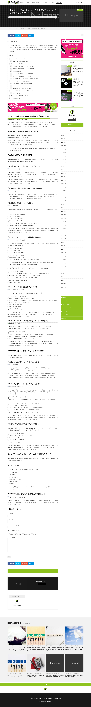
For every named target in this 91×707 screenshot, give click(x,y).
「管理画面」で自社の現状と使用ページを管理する (22, 68)
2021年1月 (63, 266)
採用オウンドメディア (48, 16)
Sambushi (49, 701)
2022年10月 (63, 211)
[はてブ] (31, 35)
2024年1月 (63, 162)
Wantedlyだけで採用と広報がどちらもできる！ (21, 61)
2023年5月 (63, 187)
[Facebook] (11, 35)
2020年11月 (63, 273)
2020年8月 (63, 283)
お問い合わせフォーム (14, 98)
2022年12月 (63, 204)
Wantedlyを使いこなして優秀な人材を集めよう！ (20, 95)
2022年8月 (63, 218)
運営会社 (50, 698)
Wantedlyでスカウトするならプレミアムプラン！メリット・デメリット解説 (74, 648)
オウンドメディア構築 (24, 2)
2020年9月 (63, 280)
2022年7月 (63, 221)
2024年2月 (63, 159)
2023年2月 (63, 197)
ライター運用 (44, 2)
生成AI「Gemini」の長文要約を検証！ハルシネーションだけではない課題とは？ (78, 83)
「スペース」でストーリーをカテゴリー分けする (21, 85)
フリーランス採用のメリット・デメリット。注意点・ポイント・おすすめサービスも (55, 649)
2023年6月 (63, 183)
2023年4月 (63, 190)
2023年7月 (63, 180)
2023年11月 (63, 169)
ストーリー (37, 16)
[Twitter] (18, 35)
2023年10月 (63, 173)
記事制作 (33, 2)
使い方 (40, 16)
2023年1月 (63, 200)
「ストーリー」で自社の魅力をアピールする (20, 76)
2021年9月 (63, 242)
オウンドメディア (66, 304)
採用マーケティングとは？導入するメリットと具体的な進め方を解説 (17, 675)
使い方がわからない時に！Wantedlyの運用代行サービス (21, 90)
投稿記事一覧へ (72, 120)
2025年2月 (63, 138)
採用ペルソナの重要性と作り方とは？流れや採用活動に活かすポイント (55, 675)
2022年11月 (63, 207)
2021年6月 (63, 252)
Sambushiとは (57, 698)
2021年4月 (63, 259)
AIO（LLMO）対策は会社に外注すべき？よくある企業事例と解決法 (78, 70)
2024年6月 (63, 152)
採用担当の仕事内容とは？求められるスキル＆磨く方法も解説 (74, 675)
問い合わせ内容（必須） (13, 530)
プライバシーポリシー (35, 698)
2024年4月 (63, 156)
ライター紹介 (51, 2)
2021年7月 (63, 249)
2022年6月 (63, 225)
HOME (10, 28)
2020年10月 (63, 276)
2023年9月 (63, 176)
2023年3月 (63, 194)
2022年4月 (63, 231)
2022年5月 (63, 228)
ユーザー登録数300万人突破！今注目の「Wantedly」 (21, 58)
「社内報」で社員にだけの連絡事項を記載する (21, 88)
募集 (42, 16)
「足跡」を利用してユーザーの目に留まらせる (21, 83)
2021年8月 (63, 245)
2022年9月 (63, 214)
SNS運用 (38, 2)
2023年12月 (63, 166)
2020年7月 (63, 287)
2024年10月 (63, 142)
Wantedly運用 (59, 2)
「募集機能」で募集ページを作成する (19, 71)
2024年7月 (63, 149)
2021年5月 (63, 256)
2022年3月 (63, 235)
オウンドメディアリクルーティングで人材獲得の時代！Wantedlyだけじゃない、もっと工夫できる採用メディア (17, 649)
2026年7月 (63, 135)
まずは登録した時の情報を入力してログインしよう (22, 66)
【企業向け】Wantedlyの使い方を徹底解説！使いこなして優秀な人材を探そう (34, 28)
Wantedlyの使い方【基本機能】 (16, 63)
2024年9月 (63, 145)
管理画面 (53, 16)
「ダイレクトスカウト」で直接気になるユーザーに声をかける (24, 78)
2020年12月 (63, 269)
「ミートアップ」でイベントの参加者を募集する (21, 73)
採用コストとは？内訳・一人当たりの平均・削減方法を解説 (36, 675)
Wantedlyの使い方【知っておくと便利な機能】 (19, 81)
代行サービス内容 (15, 93)
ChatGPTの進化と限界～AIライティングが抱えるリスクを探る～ (78, 95)
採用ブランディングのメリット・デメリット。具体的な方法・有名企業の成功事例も (36, 649)
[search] (82, 35)
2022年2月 (63, 238)
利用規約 (44, 698)
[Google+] (24, 35)
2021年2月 (63, 263)
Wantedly (32, 16)
